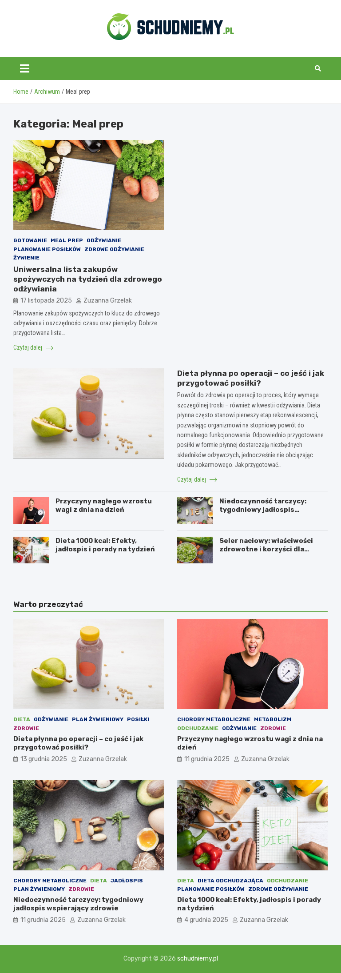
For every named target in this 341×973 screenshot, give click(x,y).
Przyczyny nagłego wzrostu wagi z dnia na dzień (104, 505)
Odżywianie (104, 240)
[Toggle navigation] (24, 68)
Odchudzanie (197, 728)
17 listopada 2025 (46, 300)
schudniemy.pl (197, 958)
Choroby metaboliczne (213, 719)
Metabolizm (272, 719)
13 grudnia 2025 (43, 759)
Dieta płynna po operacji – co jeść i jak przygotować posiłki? (78, 743)
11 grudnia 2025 (207, 759)
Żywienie (26, 258)
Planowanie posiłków (47, 249)
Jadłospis (127, 880)
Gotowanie (30, 240)
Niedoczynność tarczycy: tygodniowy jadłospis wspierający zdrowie (262, 509)
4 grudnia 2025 (206, 920)
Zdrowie (26, 728)
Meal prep (67, 240)
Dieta (21, 719)
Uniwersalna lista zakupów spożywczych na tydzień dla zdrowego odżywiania (87, 279)
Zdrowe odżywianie (114, 249)
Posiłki (138, 719)
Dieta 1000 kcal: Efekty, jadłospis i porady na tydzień (105, 545)
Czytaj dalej (28, 347)
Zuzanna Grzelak (107, 300)
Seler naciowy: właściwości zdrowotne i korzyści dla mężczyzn (266, 549)
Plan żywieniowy (97, 719)
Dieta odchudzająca (230, 880)
